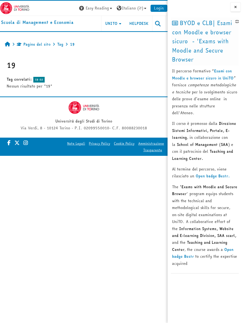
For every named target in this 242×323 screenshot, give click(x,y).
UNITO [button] (111, 23)
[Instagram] (26, 143)
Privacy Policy (99, 143)
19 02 (39, 79)
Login (159, 8)
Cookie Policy (124, 143)
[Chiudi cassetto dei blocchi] (235, 7)
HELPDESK (138, 23)
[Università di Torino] (15, 7)
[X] (17, 143)
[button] (96, 8)
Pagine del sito (37, 44)
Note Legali (76, 143)
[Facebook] (9, 143)
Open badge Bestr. (213, 176)
